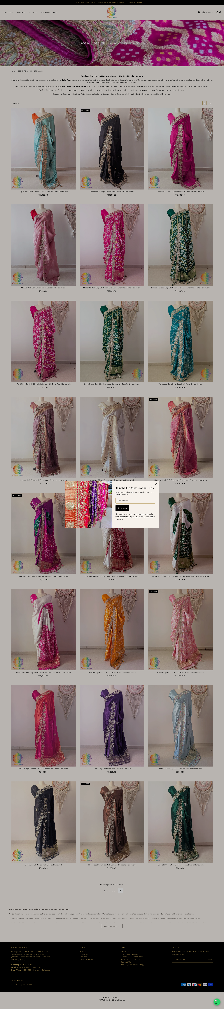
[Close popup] (156, 484)
